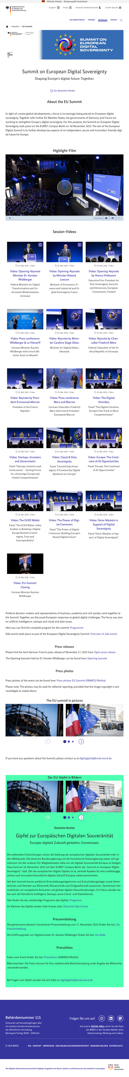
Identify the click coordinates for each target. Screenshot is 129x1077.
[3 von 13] (73, 741)
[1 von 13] (64, 741)
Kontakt (37, 1046)
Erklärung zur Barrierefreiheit (72, 1046)
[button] (34, 720)
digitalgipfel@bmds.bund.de (76, 980)
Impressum (48, 1046)
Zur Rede (100, 934)
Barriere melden (99, 1046)
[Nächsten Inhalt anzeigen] (81, 741)
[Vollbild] (119, 218)
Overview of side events (103, 633)
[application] (64, 187)
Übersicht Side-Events (75, 906)
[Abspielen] (64, 187)
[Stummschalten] (112, 218)
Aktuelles (15, 26)
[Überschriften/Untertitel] (106, 218)
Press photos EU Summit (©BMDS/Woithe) (81, 680)
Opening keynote (97, 658)
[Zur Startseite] (16, 10)
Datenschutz (116, 1046)
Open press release (105, 652)
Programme (76, 627)
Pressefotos (50, 957)
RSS (29, 1046)
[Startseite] (7, 26)
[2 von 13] (69, 741)
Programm (76, 900)
